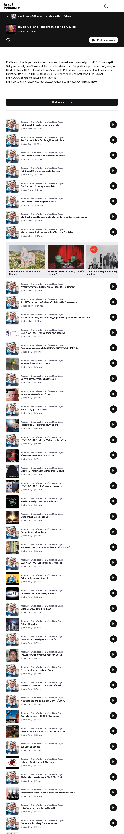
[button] (105, 6)
